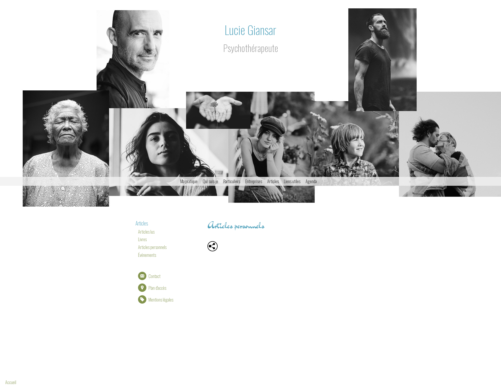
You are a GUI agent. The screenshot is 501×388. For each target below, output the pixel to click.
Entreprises (253, 181)
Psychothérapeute (250, 48)
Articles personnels (152, 247)
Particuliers (231, 181)
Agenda (311, 181)
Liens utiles (292, 181)
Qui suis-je (210, 181)
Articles (273, 181)
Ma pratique (189, 181)
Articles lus (146, 231)
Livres (142, 239)
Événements (147, 255)
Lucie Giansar (250, 29)
